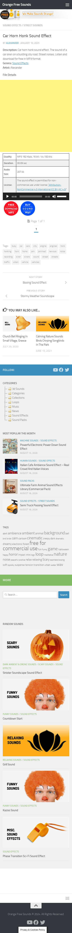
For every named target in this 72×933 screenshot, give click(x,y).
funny (44, 549)
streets (55, 256)
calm (15, 538)
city (35, 246)
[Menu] (67, 4)
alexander (12, 43)
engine (43, 246)
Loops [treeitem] (15, 402)
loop (39, 554)
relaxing (37, 559)
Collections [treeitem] (18, 397)
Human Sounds (28, 460)
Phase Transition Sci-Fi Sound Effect (24, 856)
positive (22, 560)
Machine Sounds (29, 440)
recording (8, 256)
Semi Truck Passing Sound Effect (39, 505)
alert (5, 533)
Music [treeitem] (15, 406)
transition (39, 564)
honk (63, 246)
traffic (7, 262)
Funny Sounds (10, 714)
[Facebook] (61, 370)
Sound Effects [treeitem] (20, 415)
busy (14, 246)
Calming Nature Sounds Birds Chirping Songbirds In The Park (50, 340)
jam (33, 251)
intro (28, 554)
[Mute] (54, 196)
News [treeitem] (15, 411)
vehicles (35, 262)
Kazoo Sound (10, 810)
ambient (28, 533)
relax (29, 559)
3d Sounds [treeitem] (18, 389)
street (45, 256)
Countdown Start (12, 718)
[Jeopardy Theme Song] (11, 214)
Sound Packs (27, 481)
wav (60, 564)
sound (36, 256)
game (53, 548)
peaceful (14, 560)
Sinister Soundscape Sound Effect (22, 672)
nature (60, 554)
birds (9, 538)
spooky (11, 565)
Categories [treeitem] (18, 393)
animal (39, 533)
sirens (27, 256)
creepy (46, 538)
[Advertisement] (36, 116)
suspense (20, 565)
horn (17, 251)
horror (13, 554)
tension (29, 565)
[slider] (62, 196)
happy (5, 555)
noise (62, 251)
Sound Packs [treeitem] (19, 420)
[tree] (36, 404)
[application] (36, 196)
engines (53, 246)
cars (28, 246)
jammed (42, 251)
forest (26, 544)
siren (18, 256)
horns (25, 251)
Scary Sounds (46, 664)
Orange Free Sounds (16, 4)
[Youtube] (55, 370)
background (54, 532)
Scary (45, 559)
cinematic (34, 538)
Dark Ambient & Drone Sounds (19, 664)
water (53, 565)
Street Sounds (33, 25)
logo (33, 555)
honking (7, 251)
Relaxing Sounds (12, 760)
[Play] (7, 196)
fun (40, 549)
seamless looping (57, 560)
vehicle (25, 262)
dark (52, 538)
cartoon (22, 538)
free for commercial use (24, 546)
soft (5, 564)
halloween (63, 549)
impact (21, 554)
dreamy (7, 544)
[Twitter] (67, 370)
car (21, 246)
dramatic (60, 538)
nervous (52, 251)
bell (67, 533)
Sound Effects (12, 25)
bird (4, 538)
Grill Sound (9, 764)
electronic (17, 544)
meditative (48, 555)
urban (15, 262)
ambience (14, 533)
